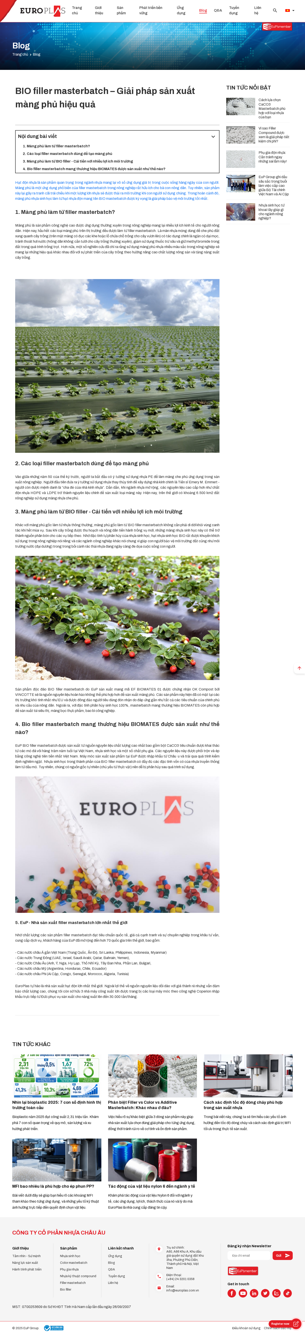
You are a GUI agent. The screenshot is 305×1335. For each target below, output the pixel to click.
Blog (203, 10)
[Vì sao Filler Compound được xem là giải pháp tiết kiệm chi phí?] (240, 135)
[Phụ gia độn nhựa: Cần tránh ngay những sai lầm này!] (240, 159)
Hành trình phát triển (27, 1269)
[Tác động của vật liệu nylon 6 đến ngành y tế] (152, 1160)
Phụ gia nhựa (69, 1269)
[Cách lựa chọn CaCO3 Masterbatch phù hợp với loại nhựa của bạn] (240, 106)
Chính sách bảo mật (278, 1328)
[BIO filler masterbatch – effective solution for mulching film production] (117, 366)
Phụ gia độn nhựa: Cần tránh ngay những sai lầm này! (273, 157)
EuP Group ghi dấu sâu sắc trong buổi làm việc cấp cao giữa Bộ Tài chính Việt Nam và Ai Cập (274, 185)
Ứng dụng (115, 1256)
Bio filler (65, 1289)
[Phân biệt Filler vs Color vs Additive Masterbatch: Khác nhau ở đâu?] (152, 1075)
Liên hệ (113, 1283)
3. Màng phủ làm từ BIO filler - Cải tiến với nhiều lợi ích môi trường (78, 161)
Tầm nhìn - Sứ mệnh (26, 1256)
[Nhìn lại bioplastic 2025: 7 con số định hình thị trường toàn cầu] (56, 1075)
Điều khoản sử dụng (246, 1328)
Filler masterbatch (73, 1283)
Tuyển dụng (116, 1276)
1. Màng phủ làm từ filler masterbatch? (56, 146)
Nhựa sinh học (70, 1256)
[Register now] (296, 1324)
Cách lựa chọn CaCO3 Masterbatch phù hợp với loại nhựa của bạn (272, 108)
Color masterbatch (73, 1262)
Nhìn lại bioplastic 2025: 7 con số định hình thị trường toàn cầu (56, 1105)
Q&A (218, 10)
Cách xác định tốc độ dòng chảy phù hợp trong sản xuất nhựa (243, 1105)
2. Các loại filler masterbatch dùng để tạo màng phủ (67, 154)
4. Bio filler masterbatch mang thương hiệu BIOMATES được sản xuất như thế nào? (94, 169)
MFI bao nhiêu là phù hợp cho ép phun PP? (53, 1186)
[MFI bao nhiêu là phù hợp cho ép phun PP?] (56, 1160)
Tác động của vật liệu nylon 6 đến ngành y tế (151, 1186)
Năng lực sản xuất (25, 1262)
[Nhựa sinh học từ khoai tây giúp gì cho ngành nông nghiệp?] (240, 212)
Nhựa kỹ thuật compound (78, 1276)
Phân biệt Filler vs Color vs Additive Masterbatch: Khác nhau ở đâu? (142, 1105)
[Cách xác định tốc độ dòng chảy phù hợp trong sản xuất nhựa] (248, 1075)
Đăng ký (283, 1255)
